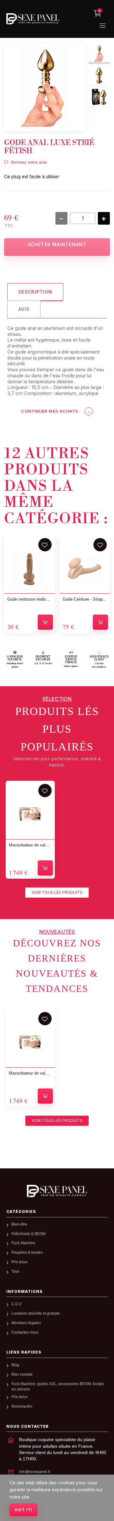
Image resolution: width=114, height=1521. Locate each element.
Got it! (23, 1509)
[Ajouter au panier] (45, 622)
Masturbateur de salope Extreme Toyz (30, 845)
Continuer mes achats (56, 411)
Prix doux (19, 1262)
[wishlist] (45, 544)
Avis (23, 309)
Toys (15, 1271)
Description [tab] (35, 291)
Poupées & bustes (27, 1252)
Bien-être (19, 1224)
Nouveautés (21, 1406)
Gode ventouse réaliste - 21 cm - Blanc (29, 599)
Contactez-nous (25, 1332)
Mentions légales (26, 1323)
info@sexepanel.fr (34, 1471)
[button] (57, 893)
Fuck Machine (23, 1243)
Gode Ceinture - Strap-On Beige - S (85, 599)
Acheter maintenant (57, 244)
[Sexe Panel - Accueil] (57, 1191)
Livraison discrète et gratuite (35, 1313)
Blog (15, 1365)
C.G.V (16, 1304)
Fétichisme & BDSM (28, 1234)
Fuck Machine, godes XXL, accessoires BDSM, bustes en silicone (57, 1386)
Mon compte (22, 1374)
